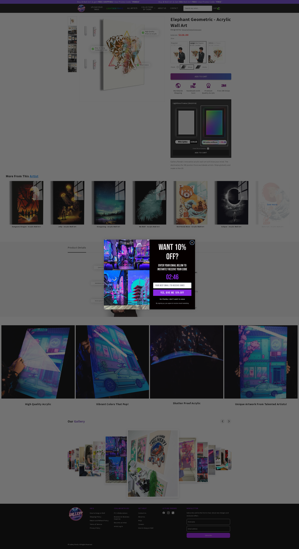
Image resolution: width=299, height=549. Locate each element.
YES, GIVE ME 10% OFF (172, 292)
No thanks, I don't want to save (172, 299)
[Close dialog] (192, 243)
